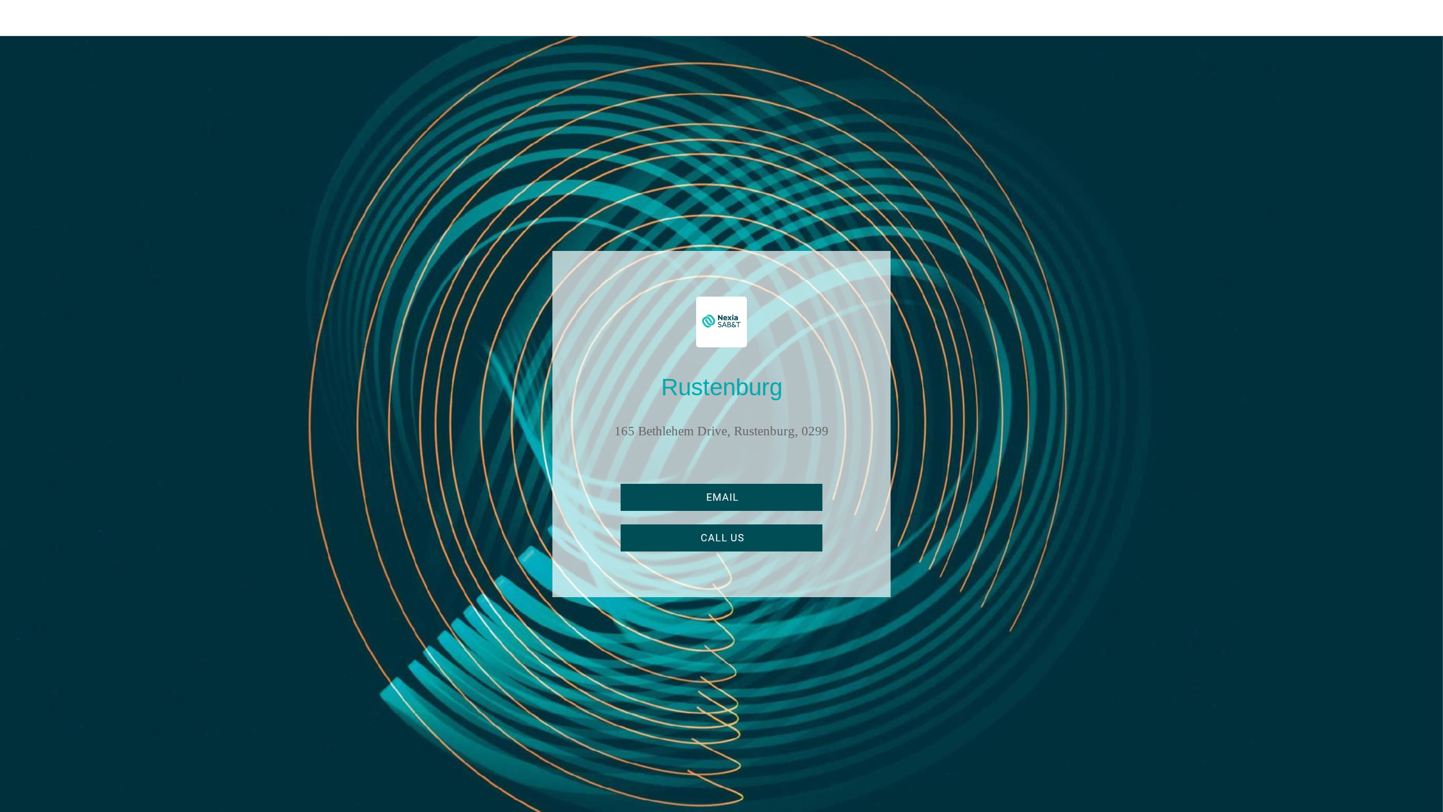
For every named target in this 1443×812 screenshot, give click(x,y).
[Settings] (1420, 18)
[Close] (22, 18)
